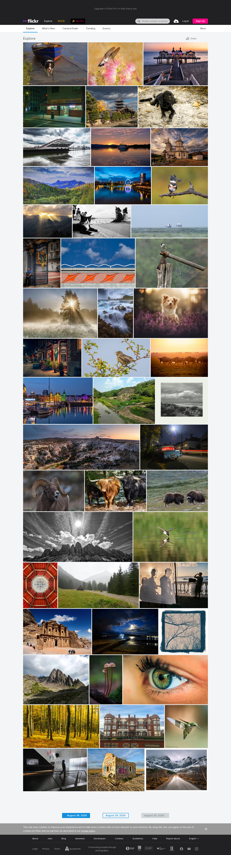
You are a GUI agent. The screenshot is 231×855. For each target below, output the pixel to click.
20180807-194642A (84, 232)
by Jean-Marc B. (130, 702)
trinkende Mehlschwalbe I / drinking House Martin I (160, 557)
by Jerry (99, 202)
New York (29, 372)
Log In (185, 21)
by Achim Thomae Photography (156, 83)
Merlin (138, 333)
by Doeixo (96, 652)
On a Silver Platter (33, 122)
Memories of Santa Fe (73, 282)
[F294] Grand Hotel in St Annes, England (121, 743)
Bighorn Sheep (31, 506)
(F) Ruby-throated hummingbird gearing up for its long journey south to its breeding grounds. (178, 743)
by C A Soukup (30, 125)
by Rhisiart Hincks (31, 606)
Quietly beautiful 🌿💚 (106, 419)
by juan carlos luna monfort (162, 164)
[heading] (30, 21)
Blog (63, 838)
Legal (35, 848)
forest (27, 743)
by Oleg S (90, 125)
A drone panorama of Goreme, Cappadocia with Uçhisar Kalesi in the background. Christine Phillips (72, 464)
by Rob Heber (144, 125)
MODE (61, 21)
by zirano (27, 235)
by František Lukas (31, 336)
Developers (100, 838)
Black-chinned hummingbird (103, 80)
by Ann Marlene (30, 202)
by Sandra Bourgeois (160, 202)
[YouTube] (189, 849)
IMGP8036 (29, 80)
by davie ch (87, 375)
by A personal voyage (164, 422)
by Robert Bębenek (66, 606)
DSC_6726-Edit (91, 372)
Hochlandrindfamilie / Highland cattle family (107, 506)
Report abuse (173, 838)
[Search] (138, 21)
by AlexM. (77, 235)
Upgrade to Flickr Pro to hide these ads (115, 8)
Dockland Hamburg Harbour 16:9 (40, 161)
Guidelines (137, 838)
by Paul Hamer (147, 467)
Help (154, 838)
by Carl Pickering (98, 164)
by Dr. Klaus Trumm (97, 702)
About (35, 838)
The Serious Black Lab (151, 122)
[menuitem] (77, 21)
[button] (75, 82)
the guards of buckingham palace (33, 282)
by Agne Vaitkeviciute (156, 509)
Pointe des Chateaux (107, 333)
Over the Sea (139, 232)
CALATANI (157, 161)
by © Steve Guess (30, 83)
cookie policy (88, 830)
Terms (57, 848)
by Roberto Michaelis (32, 789)
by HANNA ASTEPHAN (33, 652)
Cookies (119, 838)
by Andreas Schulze (142, 560)
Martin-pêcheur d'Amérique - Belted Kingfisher (171, 199)
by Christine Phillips (31, 467)
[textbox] (155, 21)
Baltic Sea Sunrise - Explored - (160, 80)
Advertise (80, 838)
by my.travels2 (106, 746)
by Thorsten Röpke (139, 235)
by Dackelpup (140, 336)
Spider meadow (32, 333)
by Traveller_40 (30, 164)
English (192, 838)
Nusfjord (150, 786)
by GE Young (29, 285)
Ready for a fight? (157, 506)
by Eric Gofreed (95, 83)
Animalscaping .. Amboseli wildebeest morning (171, 372)
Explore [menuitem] (48, 21)
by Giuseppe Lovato (31, 702)
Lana (126, 699)
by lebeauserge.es (30, 422)
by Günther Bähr (95, 789)
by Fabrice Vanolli (31, 746)
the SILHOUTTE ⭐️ (34, 786)
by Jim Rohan (165, 652)
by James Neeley (68, 285)
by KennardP (29, 375)
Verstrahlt (29, 232)
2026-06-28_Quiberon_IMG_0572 (106, 786)
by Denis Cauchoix (144, 285)
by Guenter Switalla (93, 509)
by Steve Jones (29, 509)
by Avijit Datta (100, 422)
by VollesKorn (157, 375)
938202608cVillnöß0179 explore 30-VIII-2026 (47, 557)
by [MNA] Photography (107, 336)
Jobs (49, 838)
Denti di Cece (31, 699)
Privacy (45, 848)
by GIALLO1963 (30, 560)
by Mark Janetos (172, 746)
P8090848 (65, 603)
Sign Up (200, 21)
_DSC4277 (101, 199)
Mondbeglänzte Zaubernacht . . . (97, 699)
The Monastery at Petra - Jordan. (41, 649)
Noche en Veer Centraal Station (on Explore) (47, 419)
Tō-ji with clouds (95, 122)
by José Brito (150, 789)
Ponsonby (146, 464)
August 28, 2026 (77, 815)
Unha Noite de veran (103, 649)
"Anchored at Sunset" (103, 161)
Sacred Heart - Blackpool (32, 603)
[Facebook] (181, 849)
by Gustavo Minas (147, 606)
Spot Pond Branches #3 (172, 649)
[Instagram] (196, 849)
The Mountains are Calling (37, 199)
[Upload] (176, 21)
